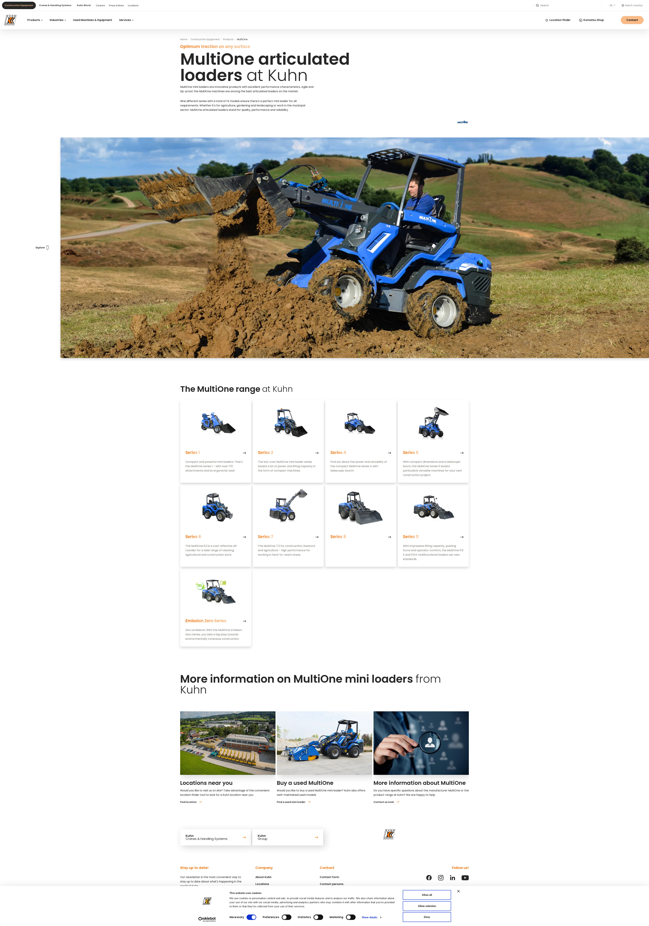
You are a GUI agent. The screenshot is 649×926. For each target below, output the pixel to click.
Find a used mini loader (291, 802)
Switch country (634, 5)
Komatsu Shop (593, 20)
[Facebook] (429, 879)
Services (125, 20)
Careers (100, 5)
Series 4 (338, 452)
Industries (57, 20)
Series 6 (193, 536)
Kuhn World (84, 5)
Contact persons (331, 884)
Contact (632, 20)
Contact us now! (384, 802)
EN (611, 5)
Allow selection (427, 906)
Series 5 (410, 452)
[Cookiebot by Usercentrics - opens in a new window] (207, 919)
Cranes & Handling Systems (55, 5)
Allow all (427, 894)
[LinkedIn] (452, 879)
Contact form (329, 877)
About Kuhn (263, 877)
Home (183, 39)
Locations (133, 5)
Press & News (116, 5)
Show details (369, 917)
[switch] (286, 917)
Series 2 (265, 452)
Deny (427, 917)
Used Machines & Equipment (92, 20)
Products (34, 20)
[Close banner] (458, 891)
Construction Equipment (19, 5)
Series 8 (338, 536)
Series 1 (192, 452)
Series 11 (411, 536)
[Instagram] (440, 879)
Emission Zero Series (205, 620)
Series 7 (265, 536)
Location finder (560, 20)
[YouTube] (465, 879)
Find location (188, 802)
